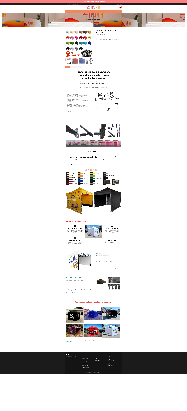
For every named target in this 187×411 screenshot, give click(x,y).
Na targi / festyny (118, 38)
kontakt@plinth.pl (73, 4)
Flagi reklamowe (85, 365)
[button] (79, 92)
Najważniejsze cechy (71, 91)
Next (92, 60)
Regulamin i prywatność (99, 364)
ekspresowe (92, 340)
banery (72, 341)
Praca (96, 362)
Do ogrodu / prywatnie (103, 38)
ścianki (75, 341)
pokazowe (95, 340)
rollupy (70, 341)
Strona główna (80, 19)
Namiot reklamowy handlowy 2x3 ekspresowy (103, 39)
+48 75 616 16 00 (67, 4)
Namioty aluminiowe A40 (86, 360)
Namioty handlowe (114, 39)
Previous (65, 60)
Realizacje (96, 358)
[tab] (67, 67)
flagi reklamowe (108, 340)
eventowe (98, 340)
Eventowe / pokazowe (111, 38)
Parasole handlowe (85, 367)
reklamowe (77, 340)
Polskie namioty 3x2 (93, 19)
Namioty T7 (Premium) (86, 361)
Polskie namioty (86, 19)
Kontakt (96, 356)
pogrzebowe (88, 340)
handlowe (80, 340)
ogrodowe (83, 340)
